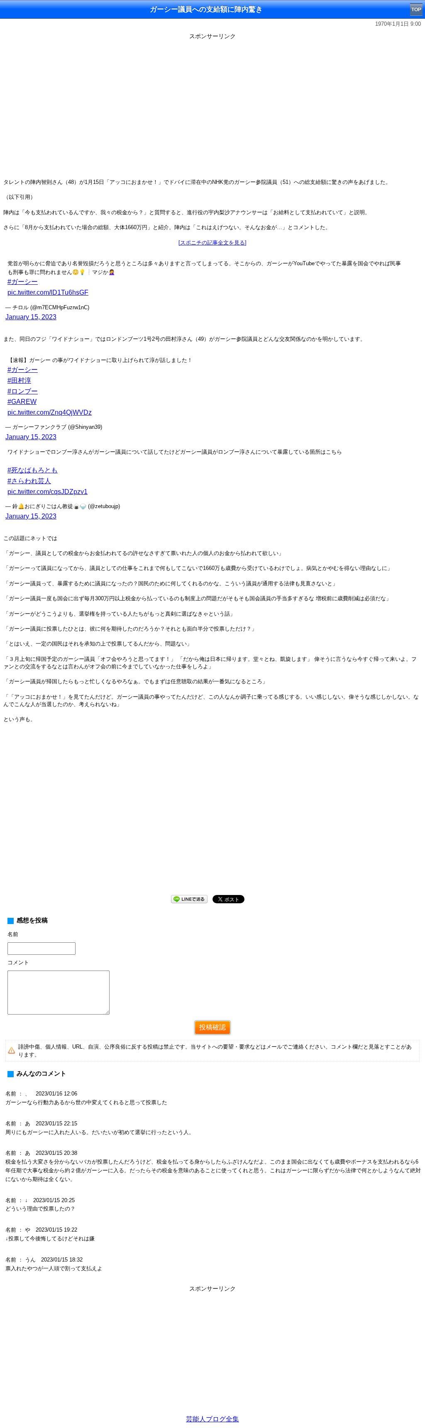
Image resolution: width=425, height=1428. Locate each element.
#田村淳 (19, 380)
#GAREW (22, 401)
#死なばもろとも (32, 470)
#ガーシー (22, 281)
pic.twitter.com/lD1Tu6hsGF (47, 292)
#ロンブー (22, 391)
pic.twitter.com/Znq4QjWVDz (49, 412)
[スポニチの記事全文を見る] (212, 243)
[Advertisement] (212, 1353)
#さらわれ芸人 (29, 480)
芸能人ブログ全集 (212, 1419)
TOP (416, 9)
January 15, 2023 (30, 316)
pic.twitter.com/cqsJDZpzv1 (47, 491)
